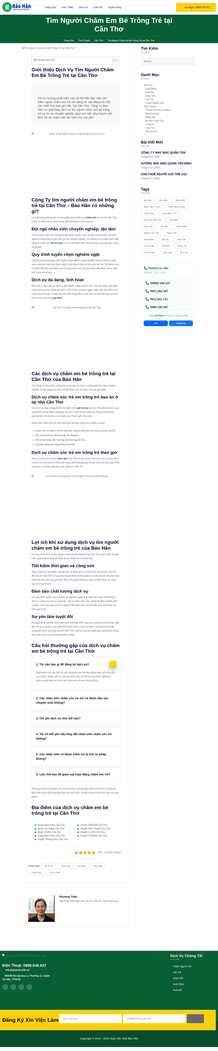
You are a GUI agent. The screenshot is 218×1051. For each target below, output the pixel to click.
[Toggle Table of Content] (113, 60)
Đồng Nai (150, 117)
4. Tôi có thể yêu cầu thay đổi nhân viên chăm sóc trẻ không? (74, 736)
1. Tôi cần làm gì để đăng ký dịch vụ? (62, 664)
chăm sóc (91, 217)
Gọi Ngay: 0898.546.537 (197, 7)
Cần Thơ (150, 128)
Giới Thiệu (67, 7)
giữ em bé (82, 408)
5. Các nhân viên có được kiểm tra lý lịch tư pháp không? (71, 756)
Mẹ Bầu (164, 226)
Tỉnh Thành (150, 106)
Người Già (171, 233)
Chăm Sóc (36, 872)
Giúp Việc (150, 96)
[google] (29, 987)
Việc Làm (167, 252)
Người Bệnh (182, 226)
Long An (149, 124)
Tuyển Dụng (114, 7)
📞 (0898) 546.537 (157, 283)
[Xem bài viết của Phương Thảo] (41, 908)
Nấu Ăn (165, 239)
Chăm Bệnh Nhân (176, 207)
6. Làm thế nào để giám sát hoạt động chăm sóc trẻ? (73, 774)
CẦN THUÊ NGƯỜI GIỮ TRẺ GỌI (164, 174)
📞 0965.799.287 (156, 307)
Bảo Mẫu (98, 866)
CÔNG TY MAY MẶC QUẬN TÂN (163, 152)
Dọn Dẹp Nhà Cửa (152, 220)
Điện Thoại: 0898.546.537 (24, 965)
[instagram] (21, 987)
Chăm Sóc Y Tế (169, 213)
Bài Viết (147, 200)
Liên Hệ (98, 7)
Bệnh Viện (180, 200)
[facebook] (5, 987)
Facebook (180, 323)
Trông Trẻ (181, 246)
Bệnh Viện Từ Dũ (152, 207)
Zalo (156, 323)
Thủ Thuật (149, 246)
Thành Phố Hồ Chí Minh (158, 110)
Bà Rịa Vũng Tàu (154, 120)
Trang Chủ (50, 7)
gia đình (57, 298)
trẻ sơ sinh (57, 243)
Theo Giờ (65, 866)
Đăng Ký (195, 1018)
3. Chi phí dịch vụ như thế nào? (58, 718)
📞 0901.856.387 (156, 291)
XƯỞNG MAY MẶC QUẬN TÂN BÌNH (166, 163)
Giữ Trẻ (149, 99)
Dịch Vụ (83, 7)
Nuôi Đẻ (149, 92)
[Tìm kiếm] (192, 61)
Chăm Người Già (154, 103)
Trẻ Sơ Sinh (54, 872)
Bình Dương (152, 113)
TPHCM (165, 246)
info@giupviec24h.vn (17, 970)
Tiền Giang (151, 131)
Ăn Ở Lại (49, 866)
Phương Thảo (68, 896)
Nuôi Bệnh (151, 88)
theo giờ (62, 458)
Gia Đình (82, 866)
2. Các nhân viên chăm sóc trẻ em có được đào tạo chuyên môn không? (72, 700)
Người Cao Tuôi (151, 233)
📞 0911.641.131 (156, 299)
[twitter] (13, 987)
